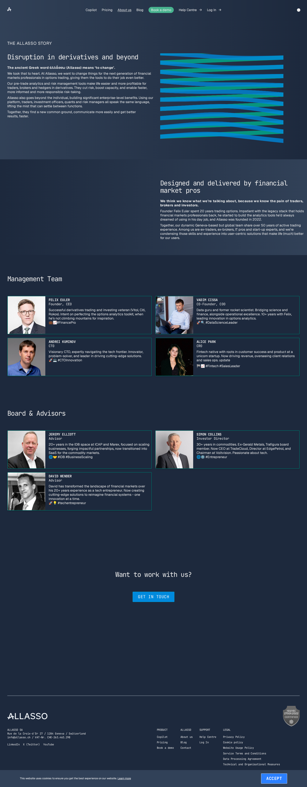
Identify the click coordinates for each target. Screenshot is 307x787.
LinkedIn (13, 744)
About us (124, 10)
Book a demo (161, 10)
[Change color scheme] (298, 10)
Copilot (91, 10)
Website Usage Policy (238, 748)
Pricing (107, 10)
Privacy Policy (234, 737)
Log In (212, 10)
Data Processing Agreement (242, 759)
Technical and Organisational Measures (251, 764)
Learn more (124, 778)
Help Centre (188, 10)
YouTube (48, 744)
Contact (185, 748)
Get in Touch (153, 596)
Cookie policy (233, 742)
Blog (139, 10)
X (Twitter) (31, 744)
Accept (274, 778)
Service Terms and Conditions (244, 753)
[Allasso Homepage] (9, 10)
